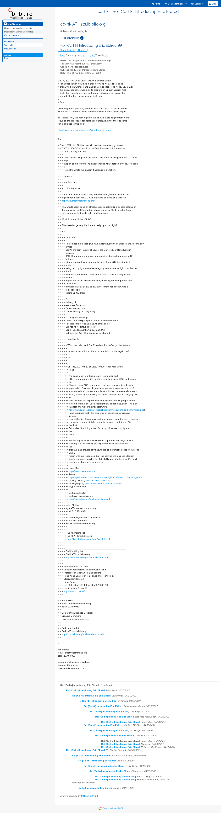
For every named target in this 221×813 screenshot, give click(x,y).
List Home (9, 41)
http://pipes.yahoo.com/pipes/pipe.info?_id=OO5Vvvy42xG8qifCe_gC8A (105, 477)
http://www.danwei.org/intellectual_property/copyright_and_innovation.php (106, 410)
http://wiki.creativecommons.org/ (78, 201)
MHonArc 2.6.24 (89, 796)
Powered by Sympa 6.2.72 (113, 808)
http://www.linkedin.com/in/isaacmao (103, 483)
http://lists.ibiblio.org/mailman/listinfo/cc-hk (90, 499)
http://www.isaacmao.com (82, 471)
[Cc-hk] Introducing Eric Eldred (95, 788)
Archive (7, 55)
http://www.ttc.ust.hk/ (74, 591)
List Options (14, 24)
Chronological (67, 50)
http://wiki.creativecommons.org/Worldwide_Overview (85, 130)
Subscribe (9, 45)
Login (213, 3)
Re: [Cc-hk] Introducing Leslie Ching (104, 766)
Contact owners (11, 35)
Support (197, 3)
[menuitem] (156, 3)
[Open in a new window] (82, 38)
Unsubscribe (10, 49)
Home (157, 3)
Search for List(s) (175, 3)
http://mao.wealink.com (98, 480)
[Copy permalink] (120, 45)
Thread (82, 50)
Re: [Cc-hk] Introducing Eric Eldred (85, 690)
